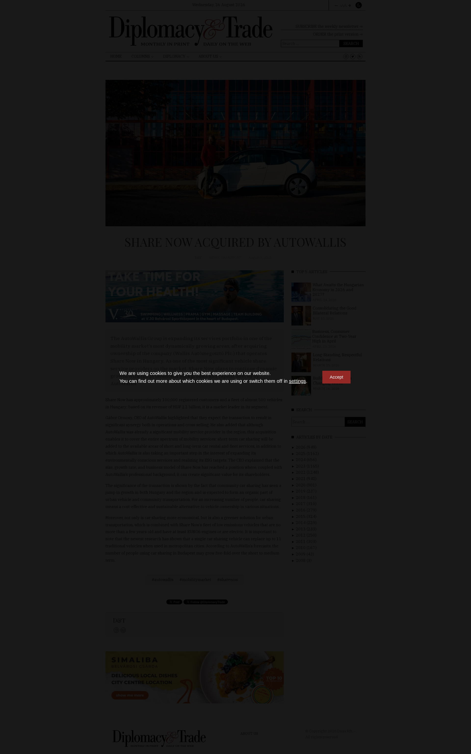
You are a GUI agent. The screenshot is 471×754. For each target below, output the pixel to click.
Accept (336, 377)
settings (297, 381)
